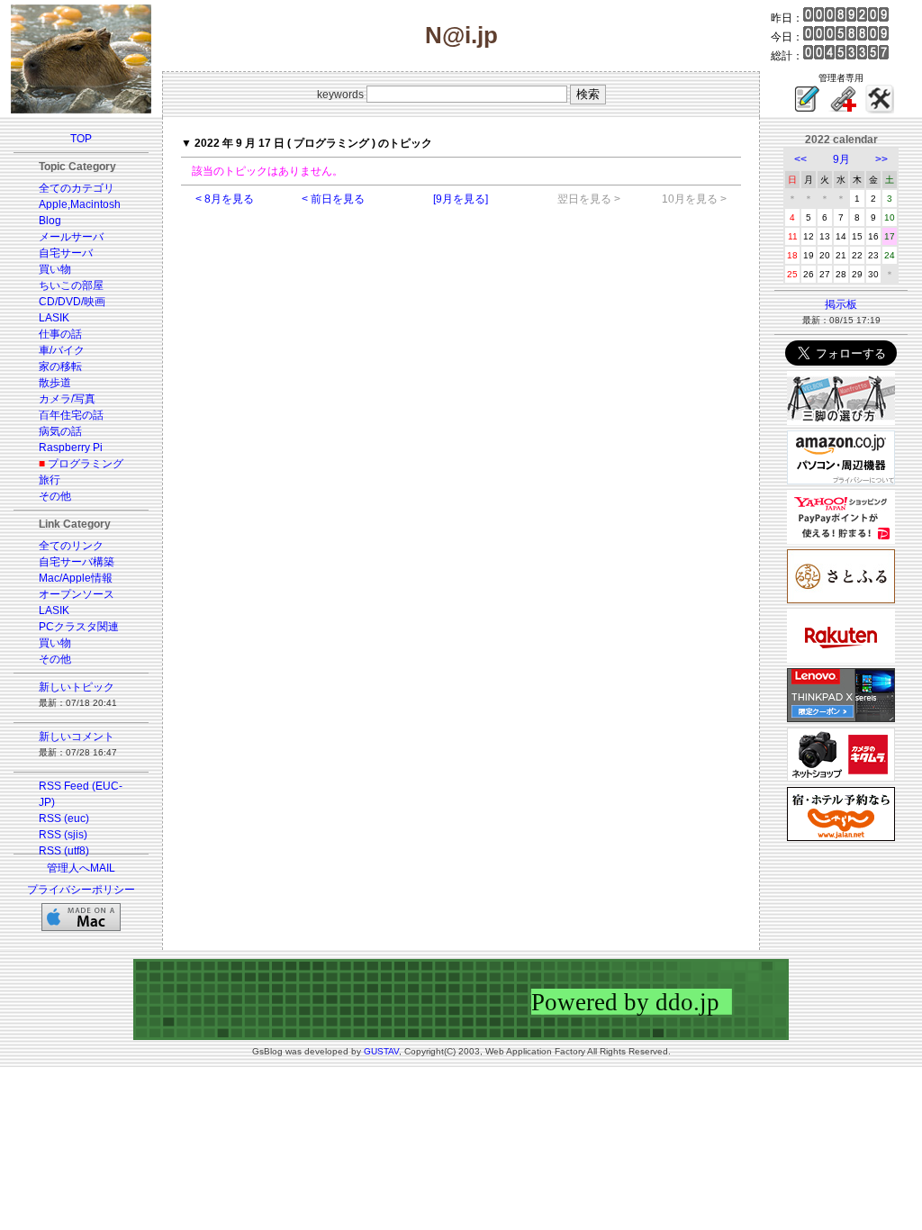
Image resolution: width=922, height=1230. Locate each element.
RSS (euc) (64, 818)
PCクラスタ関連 (79, 626)
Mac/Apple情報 (76, 578)
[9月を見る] (460, 199)
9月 (841, 159)
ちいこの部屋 (71, 285)
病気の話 (60, 431)
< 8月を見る (224, 199)
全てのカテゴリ (76, 188)
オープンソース (76, 594)
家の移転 (60, 366)
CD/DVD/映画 (72, 301)
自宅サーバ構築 (76, 562)
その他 (55, 496)
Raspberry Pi (71, 447)
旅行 (49, 480)
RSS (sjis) (63, 834)
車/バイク (62, 350)
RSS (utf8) (64, 851)
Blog (50, 220)
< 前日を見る (333, 199)
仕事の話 (60, 334)
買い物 (55, 269)
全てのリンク (71, 545)
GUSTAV (381, 1051)
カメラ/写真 (67, 399)
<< (800, 159)
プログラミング (85, 463)
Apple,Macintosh (80, 204)
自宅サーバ (66, 253)
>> (881, 159)
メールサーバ (71, 237)
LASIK (54, 318)
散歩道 (55, 382)
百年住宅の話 (71, 415)
